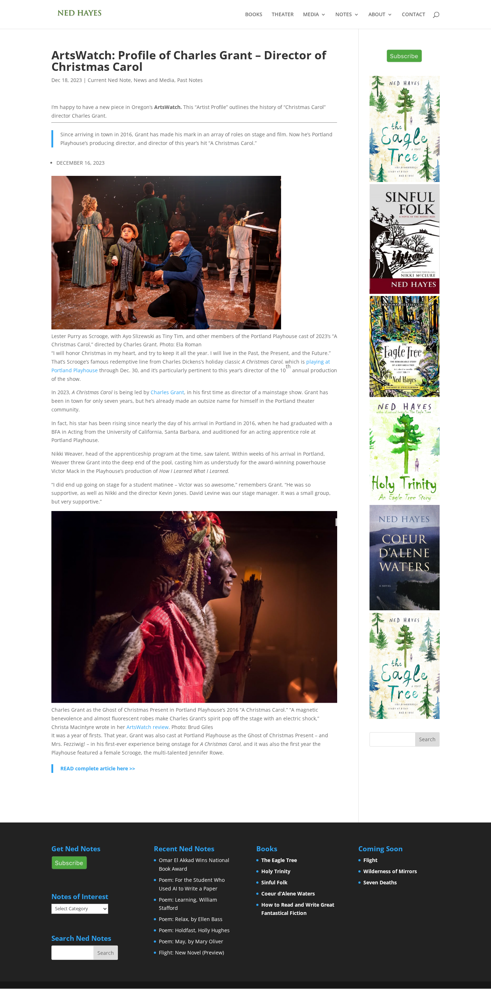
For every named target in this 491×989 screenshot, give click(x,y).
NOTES (343, 15)
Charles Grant (167, 392)
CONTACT (413, 15)
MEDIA (311, 15)
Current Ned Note (109, 80)
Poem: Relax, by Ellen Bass (190, 919)
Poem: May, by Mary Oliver (191, 941)
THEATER (283, 15)
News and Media (154, 80)
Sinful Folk (274, 882)
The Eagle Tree (279, 860)
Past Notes (190, 80)
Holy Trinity (275, 871)
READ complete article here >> (97, 768)
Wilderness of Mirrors (390, 871)
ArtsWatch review (148, 727)
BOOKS (253, 15)
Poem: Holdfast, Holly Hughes (194, 930)
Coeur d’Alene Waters (288, 893)
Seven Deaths (380, 882)
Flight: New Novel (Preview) (191, 952)
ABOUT (376, 15)
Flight (370, 860)
